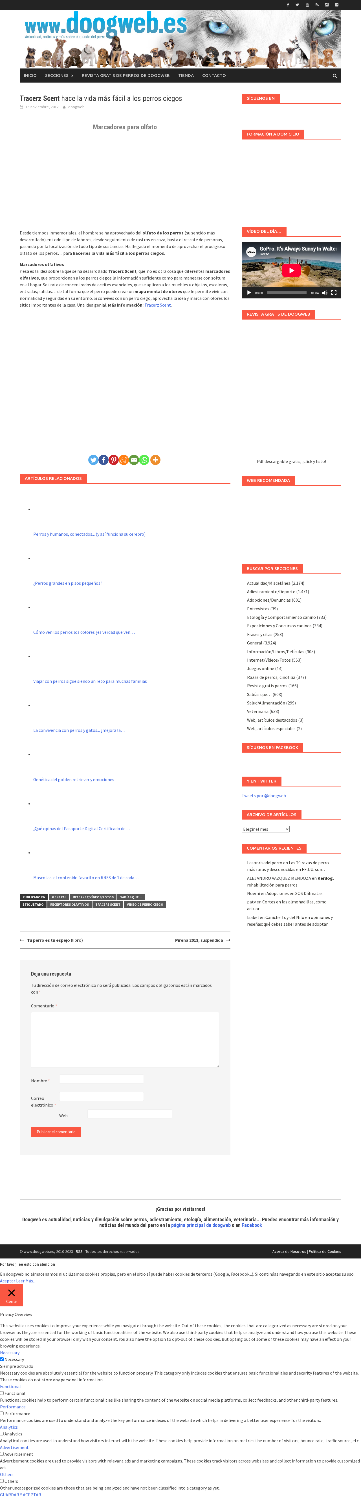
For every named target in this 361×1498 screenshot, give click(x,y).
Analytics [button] (9, 1427)
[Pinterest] (114, 460)
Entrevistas (258, 608)
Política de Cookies (325, 1251)
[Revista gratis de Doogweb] (291, 391)
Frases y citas (259, 634)
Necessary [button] (9, 1352)
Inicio (30, 75)
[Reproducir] (249, 293)
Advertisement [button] (14, 1447)
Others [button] (7, 1474)
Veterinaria (257, 711)
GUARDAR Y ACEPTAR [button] (20, 1494)
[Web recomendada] (291, 522)
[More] (155, 460)
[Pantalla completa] (334, 293)
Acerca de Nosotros (289, 1251)
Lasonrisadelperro (264, 862)
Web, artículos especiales (271, 728)
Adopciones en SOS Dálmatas (295, 893)
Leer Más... (26, 1281)
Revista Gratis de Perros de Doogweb (126, 75)
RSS (79, 1251)
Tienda (186, 75)
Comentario (44, 1006)
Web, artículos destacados (272, 720)
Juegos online (260, 668)
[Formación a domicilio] (291, 180)
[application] (291, 270)
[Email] (134, 460)
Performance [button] (13, 1407)
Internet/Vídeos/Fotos (93, 897)
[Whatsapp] (144, 460)
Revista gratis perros (267, 685)
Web (63, 1115)
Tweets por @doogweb (264, 795)
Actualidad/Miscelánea (268, 583)
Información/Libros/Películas (275, 651)
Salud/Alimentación (266, 703)
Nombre (40, 1080)
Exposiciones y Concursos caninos (279, 625)
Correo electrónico (43, 1101)
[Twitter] (93, 460)
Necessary (14, 1359)
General (59, 897)
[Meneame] (124, 460)
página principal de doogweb (201, 1225)
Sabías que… (259, 694)
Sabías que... (131, 897)
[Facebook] (103, 460)
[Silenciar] (325, 293)
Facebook (252, 1225)
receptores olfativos (69, 904)
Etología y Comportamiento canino (281, 617)
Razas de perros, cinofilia (271, 677)
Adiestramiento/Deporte (271, 591)
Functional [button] (10, 1386)
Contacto (214, 75)
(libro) (55, 940)
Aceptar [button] (7, 1281)
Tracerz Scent (157, 305)
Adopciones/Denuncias (269, 600)
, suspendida (199, 940)
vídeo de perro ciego (145, 904)
